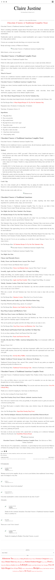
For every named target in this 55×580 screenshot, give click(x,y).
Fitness (43, 561)
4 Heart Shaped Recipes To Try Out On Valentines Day (29, 102)
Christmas (14, 453)
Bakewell (18, 558)
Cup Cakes (51, 558)
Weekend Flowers (39, 571)
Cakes (33, 558)
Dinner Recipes (18, 562)
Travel (20, 571)
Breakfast (26, 558)
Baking (22, 558)
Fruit (52, 561)
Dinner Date (9, 561)
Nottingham (4, 455)
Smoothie (47, 568)
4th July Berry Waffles (19, 356)
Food (49, 561)
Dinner (3, 562)
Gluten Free (3, 565)
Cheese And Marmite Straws (21, 268)
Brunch (30, 558)
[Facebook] (6, 1)
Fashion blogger (36, 561)
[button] (53, 1)
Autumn (10, 453)
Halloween (8, 565)
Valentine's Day (30, 453)
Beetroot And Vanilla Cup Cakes (22, 307)
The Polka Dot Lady (16, 571)
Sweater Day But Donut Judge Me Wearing (43, 458)
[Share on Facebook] (4, 451)
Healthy (13, 565)
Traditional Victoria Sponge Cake (22, 367)
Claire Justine (27, 8)
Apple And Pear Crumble (20, 280)
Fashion (27, 561)
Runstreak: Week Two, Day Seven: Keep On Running (13, 458)
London (29, 565)
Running (41, 568)
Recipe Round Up (29, 568)
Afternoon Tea (5, 453)
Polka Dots (24, 568)
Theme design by (48, 578)
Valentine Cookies (18, 297)
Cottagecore (45, 559)
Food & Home (27, 20)
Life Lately (17, 565)
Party (22, 453)
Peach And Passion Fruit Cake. (21, 336)
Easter (24, 561)
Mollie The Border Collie (38, 565)
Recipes (24, 453)
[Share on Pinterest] (6, 451)
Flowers (46, 561)
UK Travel (27, 571)
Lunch (33, 565)
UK (23, 571)
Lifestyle (18, 453)
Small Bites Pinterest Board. (24, 434)
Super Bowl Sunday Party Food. (26, 411)
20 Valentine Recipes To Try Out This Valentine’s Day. (28, 244)
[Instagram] (1, 1)
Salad (44, 568)
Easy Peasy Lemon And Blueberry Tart (24, 326)
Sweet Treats (52, 568)
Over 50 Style (14, 568)
